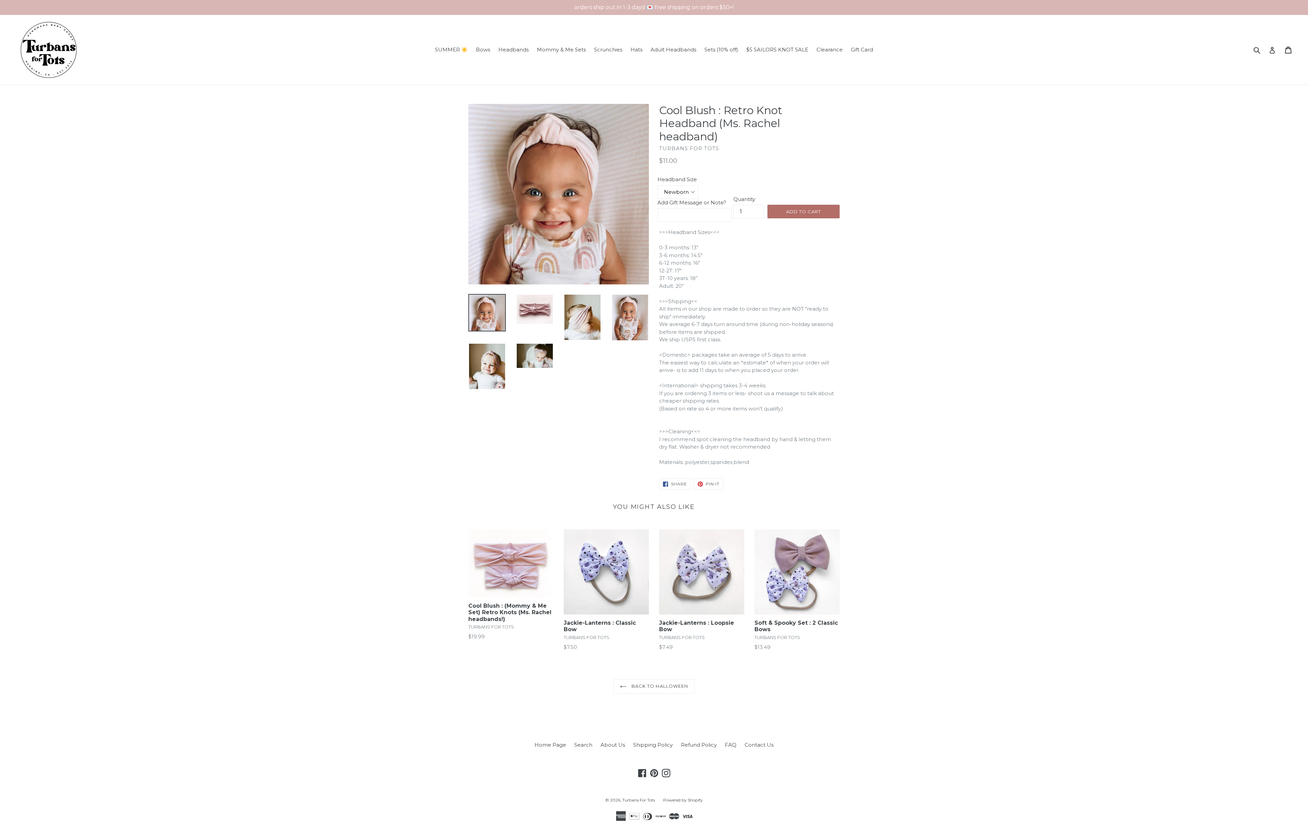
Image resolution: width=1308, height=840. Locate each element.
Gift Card (862, 49)
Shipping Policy (653, 745)
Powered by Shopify (683, 800)
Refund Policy (699, 745)
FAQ (730, 745)
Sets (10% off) (721, 49)
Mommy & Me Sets (561, 49)
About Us (613, 745)
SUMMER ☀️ (451, 49)
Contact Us (759, 745)
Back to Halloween (659, 686)
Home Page (550, 745)
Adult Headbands (673, 49)
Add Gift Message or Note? (691, 202)
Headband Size (677, 179)
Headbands (513, 49)
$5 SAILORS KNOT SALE (777, 49)
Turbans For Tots (638, 800)
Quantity (744, 199)
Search (583, 745)
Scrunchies (608, 49)
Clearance (829, 49)
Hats (636, 49)
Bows (483, 49)
